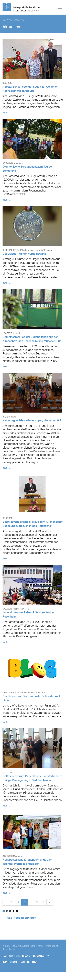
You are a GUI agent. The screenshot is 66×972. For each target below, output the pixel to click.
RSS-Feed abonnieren (21, 918)
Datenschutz (28, 961)
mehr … (6, 112)
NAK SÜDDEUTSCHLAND (16, 955)
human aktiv (41, 955)
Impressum (10, 961)
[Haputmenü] (60, 9)
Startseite (7, 19)
